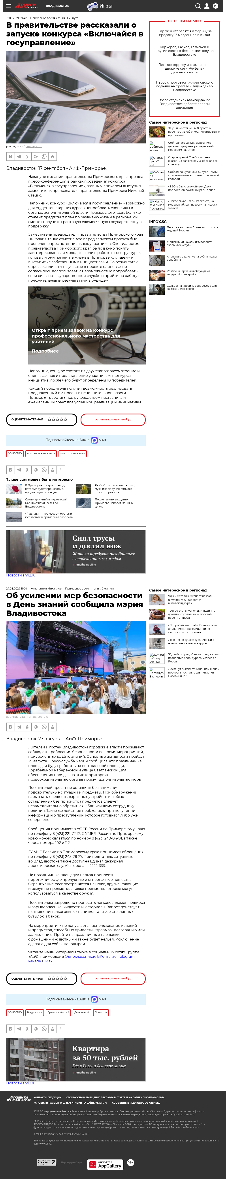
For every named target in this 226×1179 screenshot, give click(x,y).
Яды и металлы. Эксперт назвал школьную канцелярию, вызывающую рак (190, 599)
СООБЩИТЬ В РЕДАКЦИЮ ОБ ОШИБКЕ (136, 1102)
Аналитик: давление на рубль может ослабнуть (192, 258)
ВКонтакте (107, 956)
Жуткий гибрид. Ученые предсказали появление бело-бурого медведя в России (194, 658)
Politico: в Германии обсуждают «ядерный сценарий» (188, 273)
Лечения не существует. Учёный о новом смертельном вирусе (191, 641)
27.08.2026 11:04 (16, 588)
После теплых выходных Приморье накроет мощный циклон (114, 503)
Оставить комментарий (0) (113, 419)
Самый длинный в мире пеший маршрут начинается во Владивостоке (46, 503)
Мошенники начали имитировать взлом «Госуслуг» (190, 243)
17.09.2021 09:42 (16, 18)
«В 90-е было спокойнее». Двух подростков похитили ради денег (191, 188)
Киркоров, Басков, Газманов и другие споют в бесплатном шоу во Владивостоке (185, 51)
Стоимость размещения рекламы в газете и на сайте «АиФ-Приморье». (115, 1097)
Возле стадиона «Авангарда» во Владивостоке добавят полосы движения (184, 104)
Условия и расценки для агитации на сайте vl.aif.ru (70, 1102)
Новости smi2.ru (21, 575)
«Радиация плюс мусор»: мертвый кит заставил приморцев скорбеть (49, 515)
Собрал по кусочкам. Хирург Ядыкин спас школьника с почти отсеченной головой (193, 175)
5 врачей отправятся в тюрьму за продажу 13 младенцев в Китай (185, 33)
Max (49, 961)
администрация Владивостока (27, 716)
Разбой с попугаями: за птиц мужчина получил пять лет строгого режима (114, 489)
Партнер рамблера (71, 1162)
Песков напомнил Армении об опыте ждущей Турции (192, 229)
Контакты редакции (47, 1097)
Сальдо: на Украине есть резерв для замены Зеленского (192, 287)
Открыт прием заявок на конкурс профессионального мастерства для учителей (76, 336)
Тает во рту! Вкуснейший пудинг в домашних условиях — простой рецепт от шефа (191, 614)
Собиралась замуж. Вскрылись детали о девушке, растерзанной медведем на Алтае (191, 146)
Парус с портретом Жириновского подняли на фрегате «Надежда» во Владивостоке (184, 86)
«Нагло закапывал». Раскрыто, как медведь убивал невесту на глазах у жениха (193, 204)
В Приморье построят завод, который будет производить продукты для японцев (45, 489)
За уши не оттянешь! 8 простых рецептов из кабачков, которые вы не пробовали (194, 131)
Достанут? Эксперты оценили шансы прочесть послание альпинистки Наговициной (193, 672)
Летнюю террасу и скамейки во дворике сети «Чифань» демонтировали (184, 68)
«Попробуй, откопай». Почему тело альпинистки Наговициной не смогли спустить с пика (192, 629)
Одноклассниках (80, 956)
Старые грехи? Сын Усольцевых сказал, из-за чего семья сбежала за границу (193, 161)
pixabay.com (33, 146)
